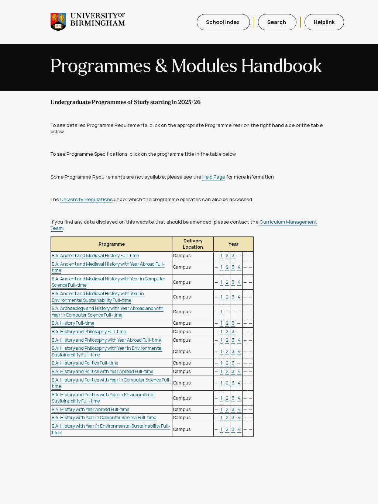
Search (277, 21)
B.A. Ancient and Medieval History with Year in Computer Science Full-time (108, 282)
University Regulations (86, 199)
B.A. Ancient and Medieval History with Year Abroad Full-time (108, 267)
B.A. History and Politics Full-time (85, 363)
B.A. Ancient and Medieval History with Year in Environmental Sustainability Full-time (98, 296)
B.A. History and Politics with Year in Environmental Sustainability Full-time (103, 397)
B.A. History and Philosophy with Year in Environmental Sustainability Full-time (107, 351)
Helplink (324, 21)
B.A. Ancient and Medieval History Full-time (95, 255)
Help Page (213, 176)
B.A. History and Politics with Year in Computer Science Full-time (111, 383)
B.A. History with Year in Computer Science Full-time (104, 417)
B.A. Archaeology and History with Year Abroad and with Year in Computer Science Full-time (108, 311)
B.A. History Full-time (73, 323)
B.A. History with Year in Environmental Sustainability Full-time (111, 429)
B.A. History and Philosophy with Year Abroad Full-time (106, 340)
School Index (223, 21)
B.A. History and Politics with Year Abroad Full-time (102, 371)
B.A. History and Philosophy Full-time (89, 331)
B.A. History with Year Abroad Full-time (90, 409)
